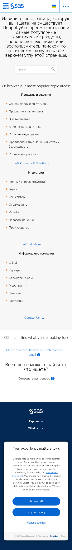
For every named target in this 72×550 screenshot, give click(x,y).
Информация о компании (36, 253)
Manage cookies (36, 522)
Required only (36, 512)
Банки (13, 189)
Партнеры (16, 301)
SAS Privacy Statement (25, 536)
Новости (15, 293)
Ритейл (14, 212)
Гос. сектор (17, 197)
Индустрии (36, 172)
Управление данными (24, 134)
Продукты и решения (36, 94)
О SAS (13, 262)
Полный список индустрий (27, 181)
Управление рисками (23, 154)
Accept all (36, 501)
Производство (19, 227)
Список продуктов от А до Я (29, 104)
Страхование (18, 204)
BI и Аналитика (19, 119)
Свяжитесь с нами (21, 278)
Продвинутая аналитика (26, 111)
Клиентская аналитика (25, 126)
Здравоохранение (21, 220)
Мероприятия (18, 285)
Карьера (14, 270)
